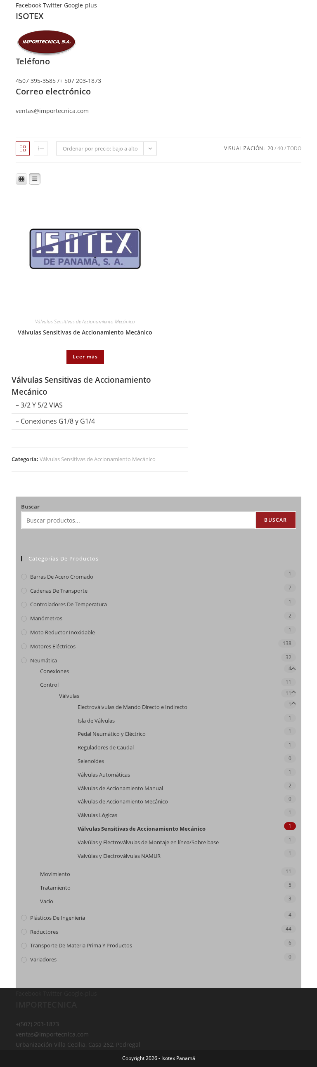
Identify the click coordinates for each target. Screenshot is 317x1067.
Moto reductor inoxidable (62, 632)
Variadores (43, 959)
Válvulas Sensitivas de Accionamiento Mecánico (85, 321)
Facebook (29, 5)
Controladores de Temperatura (68, 604)
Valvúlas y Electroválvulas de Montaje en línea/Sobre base (148, 842)
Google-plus (80, 5)
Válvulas (69, 696)
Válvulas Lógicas (97, 815)
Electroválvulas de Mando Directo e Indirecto (132, 707)
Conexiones (54, 671)
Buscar (30, 506)
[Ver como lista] (41, 148)
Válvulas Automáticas (104, 774)
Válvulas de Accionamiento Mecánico (123, 801)
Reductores (44, 931)
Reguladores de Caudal (106, 747)
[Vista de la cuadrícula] (23, 148)
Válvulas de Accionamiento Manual (120, 788)
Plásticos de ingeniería (57, 917)
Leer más (85, 356)
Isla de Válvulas (96, 720)
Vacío (46, 901)
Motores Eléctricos (53, 646)
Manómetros (46, 618)
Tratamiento (55, 887)
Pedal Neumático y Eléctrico (112, 733)
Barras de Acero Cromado (61, 576)
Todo (294, 148)
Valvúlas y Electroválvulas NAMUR (119, 856)
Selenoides (91, 761)
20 (270, 148)
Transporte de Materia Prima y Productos (81, 945)
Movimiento (55, 874)
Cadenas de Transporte (59, 590)
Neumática (43, 660)
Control (49, 684)
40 (280, 148)
